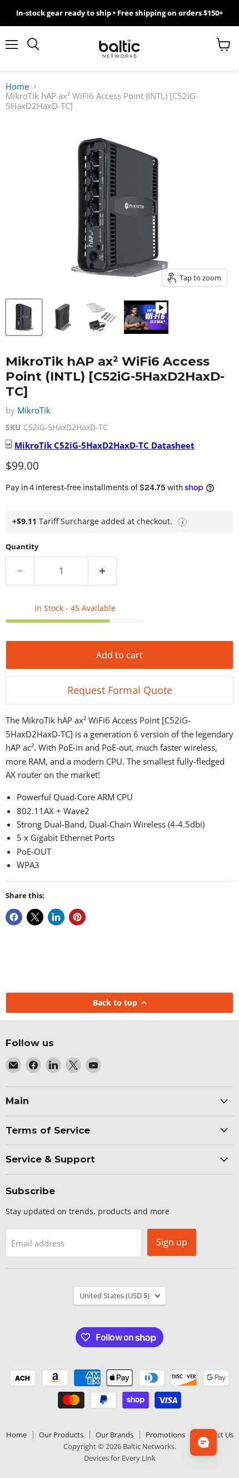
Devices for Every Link (120, 1458)
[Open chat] (203, 1442)
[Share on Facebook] (14, 917)
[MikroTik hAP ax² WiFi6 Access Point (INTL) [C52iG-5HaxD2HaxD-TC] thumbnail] (24, 317)
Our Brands (114, 1435)
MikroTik (34, 410)
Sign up (171, 1242)
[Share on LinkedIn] (56, 917)
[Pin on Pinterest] (77, 917)
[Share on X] (35, 917)
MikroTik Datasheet (104, 445)
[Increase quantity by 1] (102, 570)
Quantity (22, 547)
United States (114, 1295)
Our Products (61, 1435)
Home (17, 86)
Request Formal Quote (119, 690)
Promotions (165, 1435)
